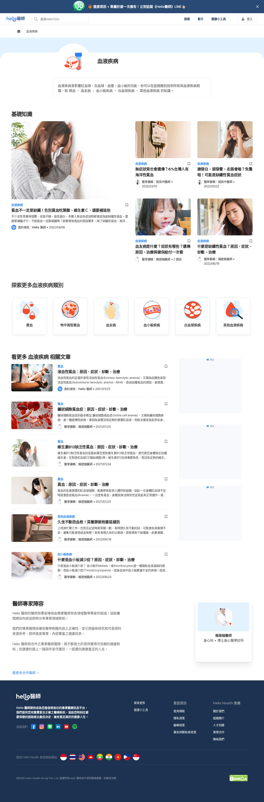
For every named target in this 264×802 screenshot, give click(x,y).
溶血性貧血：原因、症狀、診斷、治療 (89, 372)
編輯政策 (179, 725)
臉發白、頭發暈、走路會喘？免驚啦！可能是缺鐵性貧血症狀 (224, 172)
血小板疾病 (65, 554)
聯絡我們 (218, 739)
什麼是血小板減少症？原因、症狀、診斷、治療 (96, 560)
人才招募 (218, 725)
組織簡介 (218, 718)
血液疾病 (32, 31)
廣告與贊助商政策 (184, 732)
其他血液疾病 (66, 516)
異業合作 (218, 732)
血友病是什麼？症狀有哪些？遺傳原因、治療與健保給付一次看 (162, 249)
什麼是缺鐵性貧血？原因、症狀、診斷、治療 (224, 249)
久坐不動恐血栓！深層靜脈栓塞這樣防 (89, 522)
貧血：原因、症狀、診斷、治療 (83, 484)
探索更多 (139, 703)
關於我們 (218, 711)
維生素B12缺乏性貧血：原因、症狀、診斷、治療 (97, 447)
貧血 (60, 366)
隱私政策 (179, 718)
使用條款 (179, 711)
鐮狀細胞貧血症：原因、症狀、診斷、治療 (92, 409)
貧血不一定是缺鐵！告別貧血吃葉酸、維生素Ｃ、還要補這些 (61, 210)
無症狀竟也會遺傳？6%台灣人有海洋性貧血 (162, 172)
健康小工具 (141, 710)
